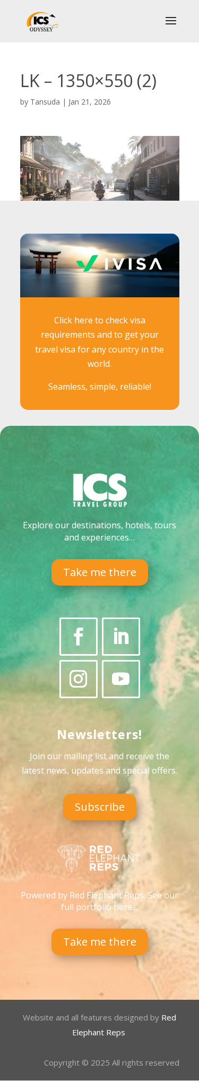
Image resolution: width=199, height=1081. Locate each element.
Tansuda (45, 102)
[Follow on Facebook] (78, 636)
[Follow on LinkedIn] (121, 636)
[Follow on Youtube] (121, 679)
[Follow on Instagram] (78, 679)
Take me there (99, 572)
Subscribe (100, 807)
